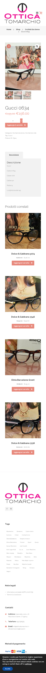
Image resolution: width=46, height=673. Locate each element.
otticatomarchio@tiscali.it (16, 629)
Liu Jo (21, 549)
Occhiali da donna (32, 29)
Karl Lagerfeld (11, 549)
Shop (18, 29)
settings (28, 664)
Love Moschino (30, 549)
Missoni (9, 557)
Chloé (17, 535)
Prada (8, 564)
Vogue (8, 571)
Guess (36, 542)
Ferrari (22, 542)
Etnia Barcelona (12, 542)
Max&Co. (20, 553)
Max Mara (29, 553)
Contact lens (26, 535)
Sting (24, 568)
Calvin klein (29, 531)
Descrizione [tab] (14, 155)
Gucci (10, 135)
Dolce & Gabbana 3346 (23, 317)
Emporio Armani (25, 538)
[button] (37, 46)
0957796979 (20, 621)
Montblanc (17, 557)
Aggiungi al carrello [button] (21, 263)
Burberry (19, 531)
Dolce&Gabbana (11, 538)
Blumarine (10, 531)
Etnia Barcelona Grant (23, 380)
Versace (32, 568)
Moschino (27, 557)
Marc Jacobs (10, 553)
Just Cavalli (23, 546)
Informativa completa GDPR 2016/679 (20, 592)
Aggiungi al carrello (15, 125)
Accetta (7, 669)
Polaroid (9, 560)
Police (17, 560)
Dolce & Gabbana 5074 (23, 254)
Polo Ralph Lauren (27, 560)
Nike (35, 557)
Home (9, 29)
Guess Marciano (11, 546)
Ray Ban (16, 564)
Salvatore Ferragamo (13, 568)
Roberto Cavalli (26, 564)
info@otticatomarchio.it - (21, 626)
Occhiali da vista (30, 133)
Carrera (9, 535)
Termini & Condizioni (14, 595)
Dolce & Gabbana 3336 (23, 443)
